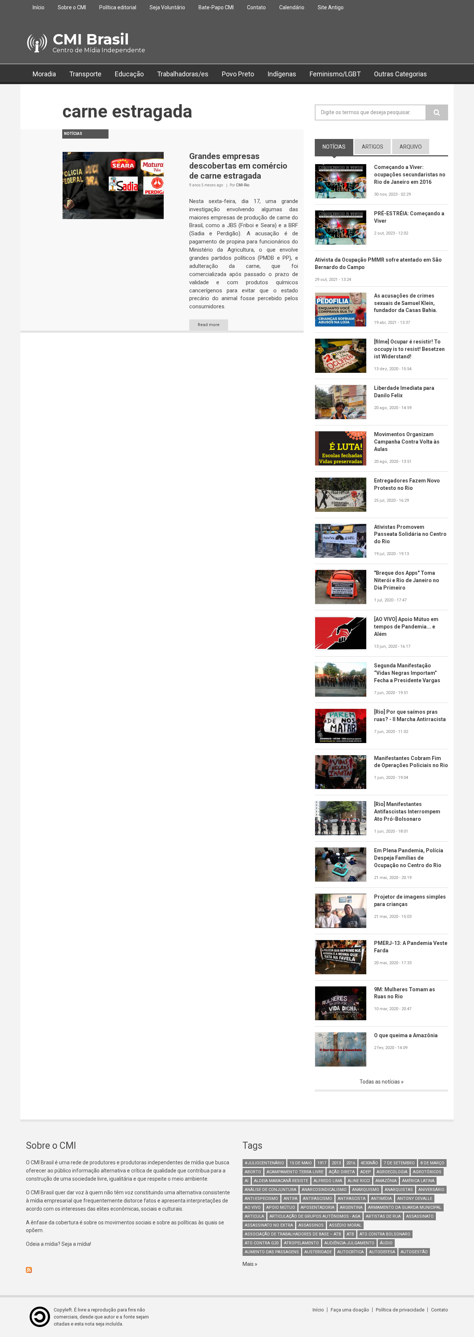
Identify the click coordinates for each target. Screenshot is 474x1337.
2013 (336, 1163)
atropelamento (301, 1243)
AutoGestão (414, 1252)
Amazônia (386, 1180)
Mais (249, 1264)
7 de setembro (399, 1163)
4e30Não (369, 1163)
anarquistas (399, 1189)
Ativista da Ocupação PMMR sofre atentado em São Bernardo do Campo (378, 263)
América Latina (418, 1180)
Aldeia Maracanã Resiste (281, 1180)
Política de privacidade (400, 1309)
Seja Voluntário (167, 7)
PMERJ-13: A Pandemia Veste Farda (410, 946)
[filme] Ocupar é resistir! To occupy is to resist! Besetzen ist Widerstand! (409, 349)
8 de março (432, 1163)
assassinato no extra (269, 1225)
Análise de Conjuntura (270, 1189)
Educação (129, 74)
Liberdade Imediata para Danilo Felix (404, 391)
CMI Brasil (91, 39)
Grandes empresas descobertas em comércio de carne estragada (238, 166)
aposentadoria (317, 1207)
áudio (386, 1243)
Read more (209, 324)
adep (365, 1172)
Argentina (351, 1207)
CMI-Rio (242, 185)
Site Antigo (331, 7)
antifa (290, 1198)
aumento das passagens (272, 1252)
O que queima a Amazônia (406, 1035)
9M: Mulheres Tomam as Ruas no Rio (404, 993)
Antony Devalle (414, 1198)
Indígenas (281, 74)
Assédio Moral (345, 1225)
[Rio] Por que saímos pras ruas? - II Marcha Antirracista (410, 715)
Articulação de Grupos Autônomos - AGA (315, 1216)
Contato (256, 7)
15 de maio (301, 1163)
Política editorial (117, 7)
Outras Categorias (400, 74)
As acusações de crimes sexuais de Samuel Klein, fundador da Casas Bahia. (405, 303)
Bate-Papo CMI (216, 7)
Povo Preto (238, 74)
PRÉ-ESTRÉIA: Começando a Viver (409, 217)
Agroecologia (392, 1172)
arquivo (411, 147)
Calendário (291, 7)
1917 (321, 1163)
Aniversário (431, 1189)
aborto (253, 1172)
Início (38, 7)
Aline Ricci (359, 1180)
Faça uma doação (350, 1309)
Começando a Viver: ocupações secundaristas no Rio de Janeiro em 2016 (409, 174)
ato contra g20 (261, 1243)
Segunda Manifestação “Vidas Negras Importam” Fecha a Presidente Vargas (407, 673)
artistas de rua (383, 1216)
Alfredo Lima (328, 1180)
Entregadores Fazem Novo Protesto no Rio (407, 484)
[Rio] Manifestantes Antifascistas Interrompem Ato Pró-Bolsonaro (407, 811)
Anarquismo (365, 1189)
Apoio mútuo (280, 1207)
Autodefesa (382, 1252)
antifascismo (317, 1198)
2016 (350, 1163)
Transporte (85, 74)
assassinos (311, 1225)
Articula (254, 1216)
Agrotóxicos (427, 1172)
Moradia (44, 74)
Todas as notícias (380, 1082)
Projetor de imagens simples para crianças (410, 900)
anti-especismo (261, 1198)
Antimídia (381, 1198)
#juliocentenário (264, 1163)
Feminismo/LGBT (335, 74)
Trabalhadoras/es (182, 74)
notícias (338, 147)
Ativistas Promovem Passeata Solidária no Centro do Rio (410, 534)
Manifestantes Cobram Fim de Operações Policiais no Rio (411, 762)
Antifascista (351, 1198)
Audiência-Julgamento (349, 1243)
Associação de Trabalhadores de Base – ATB (293, 1234)
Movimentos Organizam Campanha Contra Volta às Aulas (407, 441)
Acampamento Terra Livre (295, 1172)
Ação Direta (342, 1172)
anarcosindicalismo (324, 1189)
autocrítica (350, 1252)
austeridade (318, 1252)
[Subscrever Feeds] (128, 1270)
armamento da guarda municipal (404, 1207)
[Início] (36, 43)
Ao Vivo (253, 1207)
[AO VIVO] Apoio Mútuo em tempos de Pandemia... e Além (406, 626)
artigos (372, 147)
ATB (350, 1234)
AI (246, 1180)
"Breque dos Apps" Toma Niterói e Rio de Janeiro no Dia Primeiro (406, 580)
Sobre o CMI (72, 7)
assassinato (420, 1216)
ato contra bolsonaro (385, 1234)
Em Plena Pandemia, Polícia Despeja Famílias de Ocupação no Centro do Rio (408, 857)
